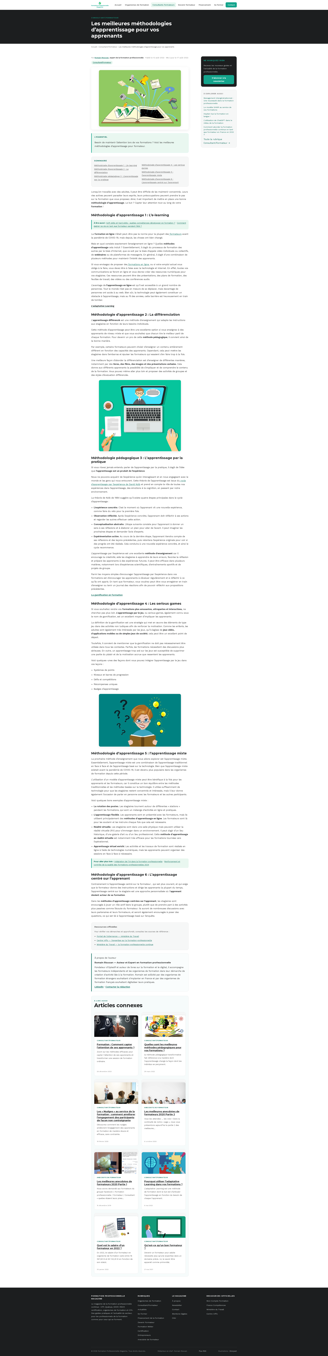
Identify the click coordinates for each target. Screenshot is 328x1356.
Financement (205, 5)
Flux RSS (202, 1351)
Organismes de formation (137, 5)
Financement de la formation (151, 1318)
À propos (176, 1301)
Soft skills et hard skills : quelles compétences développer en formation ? (140, 223)
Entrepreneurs (144, 1335)
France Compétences (216, 1305)
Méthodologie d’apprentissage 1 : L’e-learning (115, 165)
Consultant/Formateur (108, 47)
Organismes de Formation (149, 1301)
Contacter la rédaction (117, 987)
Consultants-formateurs (163, 5)
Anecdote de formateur (148, 1339)
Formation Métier (145, 1327)
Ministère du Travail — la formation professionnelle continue (125, 944)
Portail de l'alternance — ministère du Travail (118, 936)
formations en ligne (138, 264)
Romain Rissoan (102, 58)
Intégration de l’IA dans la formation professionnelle (138, 861)
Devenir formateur (186, 5)
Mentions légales (179, 1314)
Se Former (142, 1314)
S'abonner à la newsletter (219, 79)
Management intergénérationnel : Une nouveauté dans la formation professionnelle (219, 100)
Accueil (118, 5)
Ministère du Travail (215, 1309)
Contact (231, 5)
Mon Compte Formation (217, 1301)
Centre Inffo (212, 1314)
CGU (174, 1318)
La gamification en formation (107, 595)
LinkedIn (99, 987)
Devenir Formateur (146, 1322)
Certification (143, 1331)
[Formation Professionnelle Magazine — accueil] (100, 5)
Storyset (233, 1351)
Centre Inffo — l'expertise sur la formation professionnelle (124, 940)
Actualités (142, 1309)
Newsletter (177, 1305)
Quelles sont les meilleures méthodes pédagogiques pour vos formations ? (162, 1047)
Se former (218, 5)
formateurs (175, 234)
